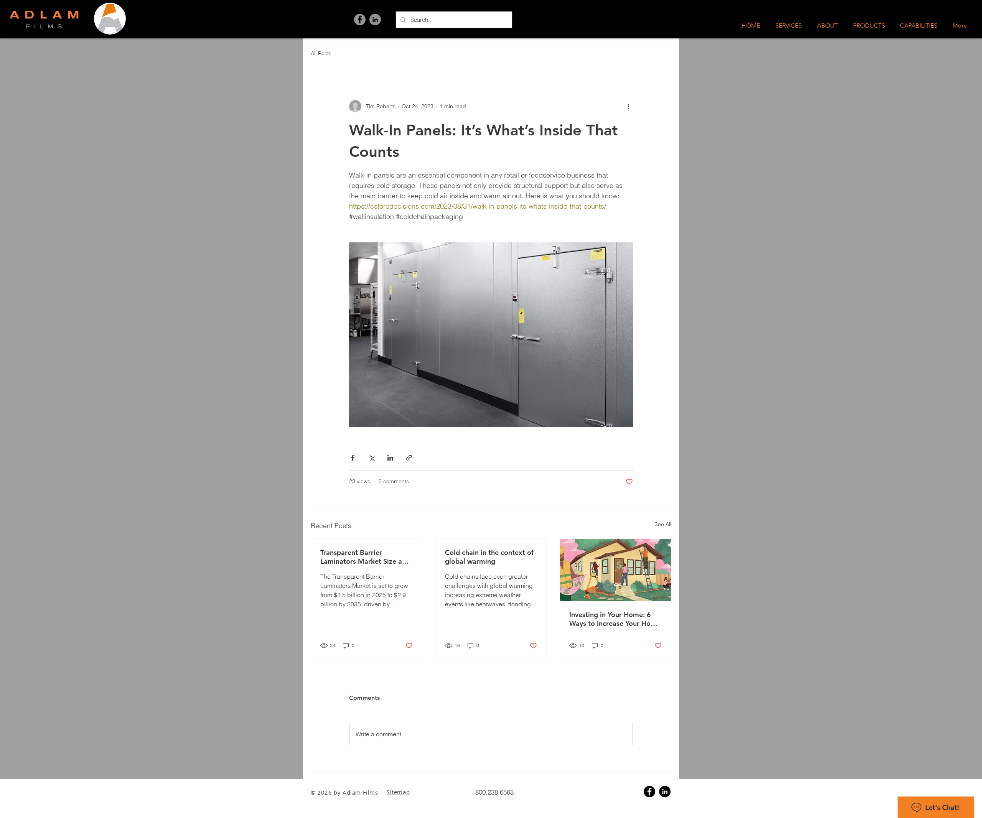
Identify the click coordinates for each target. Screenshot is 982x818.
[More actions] (628, 106)
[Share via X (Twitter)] (371, 457)
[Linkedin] (665, 791)
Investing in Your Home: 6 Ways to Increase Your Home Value (615, 619)
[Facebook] (360, 19)
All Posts (321, 53)
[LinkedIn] (375, 19)
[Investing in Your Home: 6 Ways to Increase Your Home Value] (615, 570)
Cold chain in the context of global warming (489, 557)
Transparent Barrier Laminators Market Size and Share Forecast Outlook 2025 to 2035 (365, 557)
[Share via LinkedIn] (390, 457)
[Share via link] (409, 457)
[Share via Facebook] (352, 457)
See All (662, 524)
